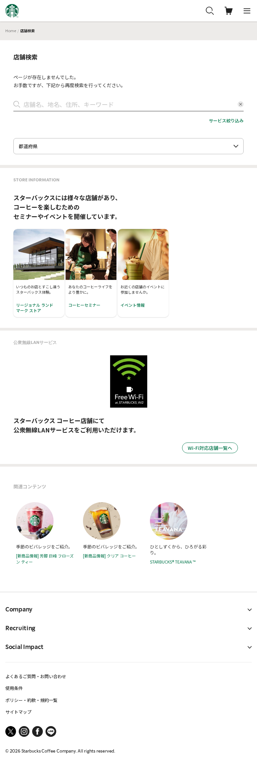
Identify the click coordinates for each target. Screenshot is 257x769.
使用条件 (14, 688)
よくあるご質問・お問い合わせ (35, 676)
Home (10, 30)
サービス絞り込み (226, 120)
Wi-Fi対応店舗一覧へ (210, 448)
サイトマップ (18, 712)
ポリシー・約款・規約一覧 (31, 700)
